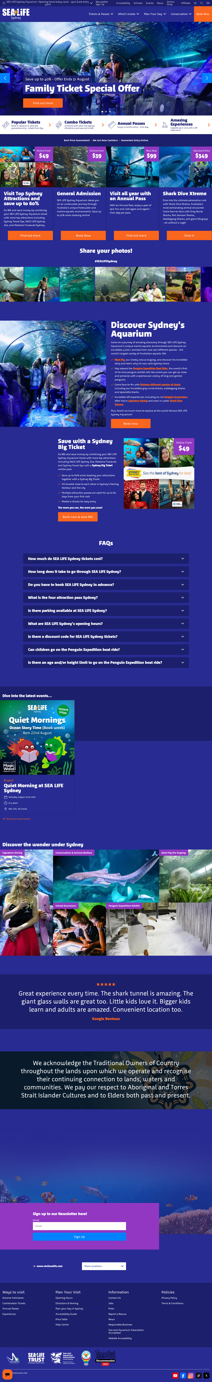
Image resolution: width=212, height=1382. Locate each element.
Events (149, 3)
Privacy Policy (169, 1297)
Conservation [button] (179, 14)
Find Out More (17, 284)
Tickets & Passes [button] (99, 14)
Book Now (203, 14)
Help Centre (62, 1324)
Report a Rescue (117, 1313)
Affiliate (185, 3)
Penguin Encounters (175, 397)
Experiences (9, 1313)
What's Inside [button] (126, 14)
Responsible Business (120, 1324)
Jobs (110, 1303)
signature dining (138, 400)
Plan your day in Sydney (69, 1308)
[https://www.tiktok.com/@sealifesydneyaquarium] (199, 1376)
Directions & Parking (67, 1303)
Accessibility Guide (66, 1313)
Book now (131, 423)
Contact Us (114, 1297)
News (160, 3)
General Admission (13, 1297)
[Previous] (5, 78)
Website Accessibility (120, 1338)
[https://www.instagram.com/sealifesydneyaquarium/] (191, 1376)
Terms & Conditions (172, 1303)
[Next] (207, 78)
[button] (102, 111)
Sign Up (79, 1237)
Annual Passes (10, 1308)
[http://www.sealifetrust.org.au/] (36, 1358)
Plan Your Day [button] (153, 14)
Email (36, 1220)
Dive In (189, 235)
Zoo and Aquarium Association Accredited (126, 1331)
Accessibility (123, 3)
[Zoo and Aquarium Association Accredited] (62, 1358)
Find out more (43, 103)
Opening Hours (64, 1297)
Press (111, 1308)
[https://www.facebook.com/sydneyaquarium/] (183, 1376)
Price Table (61, 1319)
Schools (138, 3)
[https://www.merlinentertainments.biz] (13, 1358)
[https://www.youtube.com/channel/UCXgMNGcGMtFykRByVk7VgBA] (175, 1376)
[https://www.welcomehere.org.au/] (86, 1358)
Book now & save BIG (78, 517)
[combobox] (104, 1266)
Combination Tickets (13, 1303)
